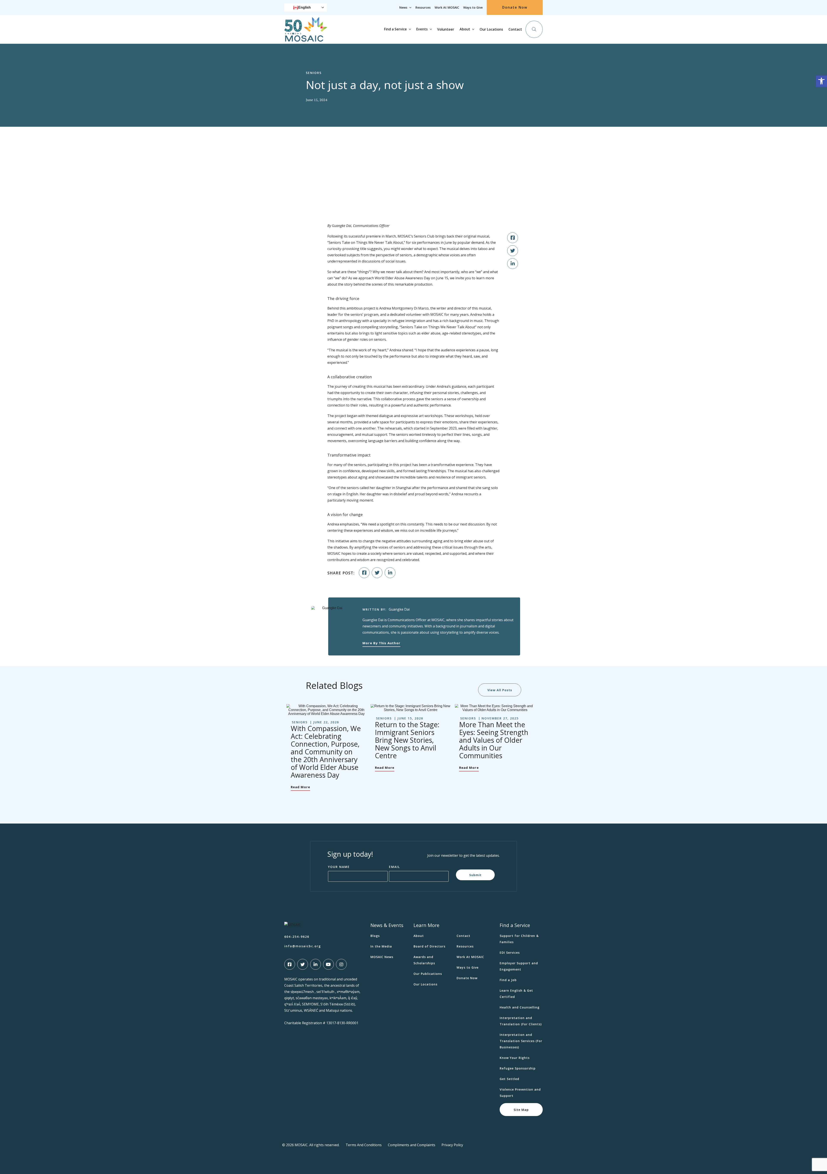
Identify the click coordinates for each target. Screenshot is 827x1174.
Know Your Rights (515, 1058)
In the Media (381, 946)
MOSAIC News (381, 957)
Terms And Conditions (364, 1145)
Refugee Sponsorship (518, 1068)
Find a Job (508, 980)
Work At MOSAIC (447, 7)
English (304, 7)
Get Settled (509, 1079)
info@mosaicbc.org (302, 946)
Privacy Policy (452, 1145)
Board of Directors (429, 946)
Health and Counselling (519, 1007)
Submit (475, 875)
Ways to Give (473, 7)
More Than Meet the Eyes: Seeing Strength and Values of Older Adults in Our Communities (493, 740)
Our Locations (491, 29)
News (403, 7)
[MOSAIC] (305, 38)
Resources (423, 7)
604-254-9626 (296, 937)
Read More (300, 787)
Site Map (521, 1109)
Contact (515, 29)
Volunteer (445, 29)
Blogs (375, 936)
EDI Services (510, 952)
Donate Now (514, 7)
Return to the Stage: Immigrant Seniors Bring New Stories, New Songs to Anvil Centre (407, 740)
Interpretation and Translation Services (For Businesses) (521, 1041)
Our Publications (428, 974)
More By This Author (381, 643)
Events (422, 29)
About (465, 29)
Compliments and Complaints (411, 1145)
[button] (821, 81)
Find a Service (395, 29)
